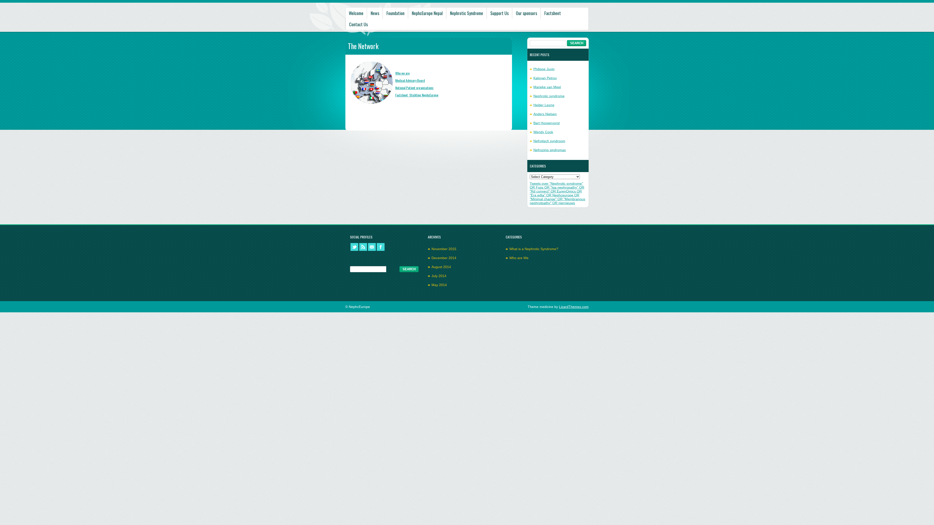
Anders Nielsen (545, 114)
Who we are (402, 73)
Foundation (395, 13)
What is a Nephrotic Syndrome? (533, 249)
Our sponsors (526, 13)
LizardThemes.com (574, 307)
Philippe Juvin (544, 69)
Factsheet (552, 13)
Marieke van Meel (547, 87)
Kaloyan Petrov (545, 78)
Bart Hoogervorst (546, 123)
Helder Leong (543, 105)
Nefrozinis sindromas (549, 150)
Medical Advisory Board (410, 80)
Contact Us (358, 24)
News (375, 13)
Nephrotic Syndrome (466, 13)
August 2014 (441, 267)
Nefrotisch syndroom (549, 141)
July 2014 (438, 276)
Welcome (356, 13)
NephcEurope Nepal (427, 13)
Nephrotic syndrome (549, 96)
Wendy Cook (543, 132)
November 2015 (443, 249)
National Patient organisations (414, 87)
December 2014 (443, 258)
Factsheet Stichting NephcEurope (416, 94)
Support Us (499, 13)
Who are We (519, 258)
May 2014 (439, 285)
